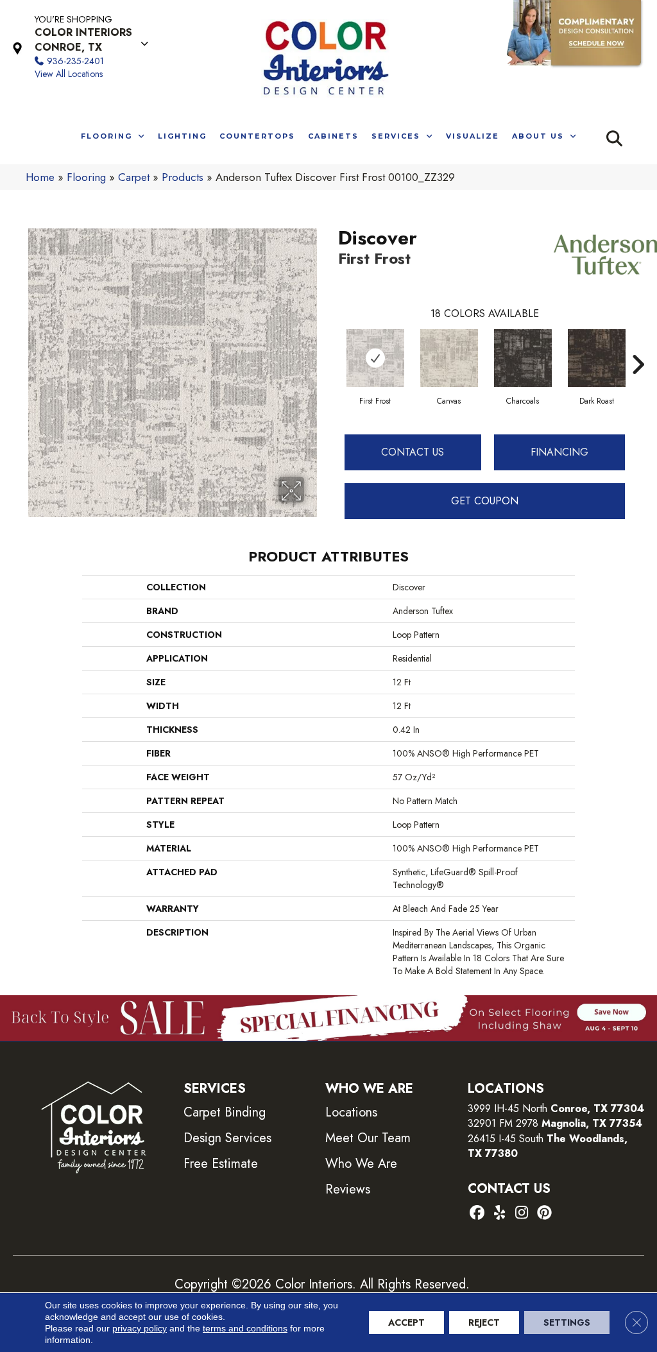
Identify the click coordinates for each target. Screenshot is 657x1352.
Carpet (133, 177)
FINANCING (559, 452)
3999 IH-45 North (507, 1108)
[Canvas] (449, 358)
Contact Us (412, 452)
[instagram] (522, 1213)
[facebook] (477, 1213)
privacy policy (139, 1328)
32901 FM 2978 (555, 1123)
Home (40, 177)
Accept (406, 1322)
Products (182, 177)
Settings (566, 1322)
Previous (331, 345)
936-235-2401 (75, 61)
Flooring (86, 177)
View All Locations (69, 73)
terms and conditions (245, 1328)
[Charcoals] (523, 358)
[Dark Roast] (597, 358)
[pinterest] (544, 1213)
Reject (484, 1322)
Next (637, 345)
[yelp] (499, 1213)
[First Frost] (375, 358)
